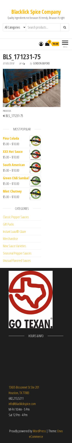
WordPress (39, 431)
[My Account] (41, 44)
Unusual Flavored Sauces (17, 260)
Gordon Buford (41, 63)
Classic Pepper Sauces (16, 217)
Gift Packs (8, 224)
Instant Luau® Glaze (14, 231)
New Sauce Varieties (14, 246)
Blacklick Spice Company (35, 11)
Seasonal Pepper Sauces (17, 253)
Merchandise (10, 238)
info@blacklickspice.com (22, 403)
